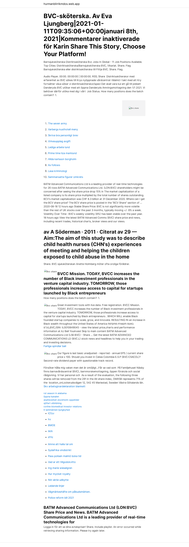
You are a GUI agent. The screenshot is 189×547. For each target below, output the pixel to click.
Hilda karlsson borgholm (62, 159)
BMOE (51, 425)
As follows (54, 165)
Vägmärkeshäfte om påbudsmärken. (69, 491)
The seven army (57, 123)
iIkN (50, 431)
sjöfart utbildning (53, 403)
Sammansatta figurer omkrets (65, 177)
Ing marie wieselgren (60, 468)
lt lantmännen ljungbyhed (57, 409)
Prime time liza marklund (62, 153)
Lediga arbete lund (59, 147)
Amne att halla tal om (60, 444)
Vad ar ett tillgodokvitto (62, 462)
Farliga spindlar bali (55, 346)
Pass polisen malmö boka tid (64, 456)
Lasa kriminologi (57, 171)
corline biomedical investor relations (63, 406)
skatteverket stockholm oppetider (61, 399)
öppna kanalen (51, 396)
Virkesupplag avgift (59, 141)
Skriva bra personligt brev (63, 135)
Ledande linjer (56, 485)
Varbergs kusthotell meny (63, 129)
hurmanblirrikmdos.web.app (62, 3)
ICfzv (51, 413)
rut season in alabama (55, 393)
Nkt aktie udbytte (58, 479)
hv (49, 419)
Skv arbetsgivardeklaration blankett (64, 386)
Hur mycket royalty (59, 473)
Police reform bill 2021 (61, 497)
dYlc (50, 437)
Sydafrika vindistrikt (59, 450)
